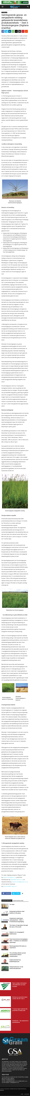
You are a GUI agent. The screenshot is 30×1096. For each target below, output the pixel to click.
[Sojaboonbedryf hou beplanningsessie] (5, 961)
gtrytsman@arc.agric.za (9, 886)
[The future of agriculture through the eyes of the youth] (5, 926)
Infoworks (2, 1090)
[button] (28, 7)
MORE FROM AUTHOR (18, 900)
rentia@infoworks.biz (10, 1079)
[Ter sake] (5, 906)
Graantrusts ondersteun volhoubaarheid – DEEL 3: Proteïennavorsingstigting (16, 920)
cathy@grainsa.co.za (14, 1082)
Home (2, 10)
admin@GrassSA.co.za (17, 879)
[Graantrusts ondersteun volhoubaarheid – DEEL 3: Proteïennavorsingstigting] (5, 919)
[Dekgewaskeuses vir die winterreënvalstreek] (5, 968)
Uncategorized (8, 10)
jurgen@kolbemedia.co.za (11, 1081)
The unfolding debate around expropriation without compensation (17, 954)
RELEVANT (4, 928)
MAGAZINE (26, 1094)
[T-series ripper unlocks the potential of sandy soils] (5, 1013)
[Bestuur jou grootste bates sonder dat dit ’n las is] (5, 1001)
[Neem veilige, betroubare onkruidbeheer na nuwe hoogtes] (5, 986)
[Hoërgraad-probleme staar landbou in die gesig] (5, 913)
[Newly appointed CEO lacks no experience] (5, 947)
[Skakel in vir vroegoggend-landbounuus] (5, 933)
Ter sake (11, 904)
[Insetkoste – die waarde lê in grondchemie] (5, 1025)
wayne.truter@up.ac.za (9, 877)
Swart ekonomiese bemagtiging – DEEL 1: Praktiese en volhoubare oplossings (18, 940)
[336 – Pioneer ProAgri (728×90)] (15, 2)
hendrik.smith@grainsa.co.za (20, 882)
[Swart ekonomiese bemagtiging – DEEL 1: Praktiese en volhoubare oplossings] (5, 940)
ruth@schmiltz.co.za (22, 1081)
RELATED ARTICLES (6, 900)
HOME (22, 1094)
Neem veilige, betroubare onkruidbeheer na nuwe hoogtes (19, 984)
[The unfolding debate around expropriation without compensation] (5, 954)
